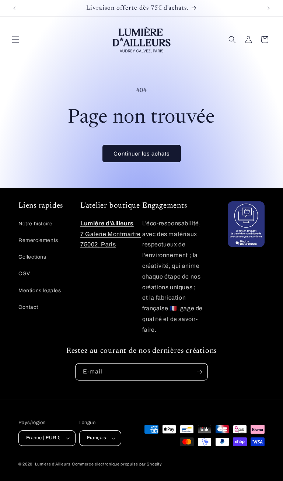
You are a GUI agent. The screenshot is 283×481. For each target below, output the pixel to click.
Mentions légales (39, 290)
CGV (24, 273)
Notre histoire (35, 223)
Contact (28, 307)
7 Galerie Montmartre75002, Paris (110, 234)
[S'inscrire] (199, 372)
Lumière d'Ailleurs (53, 464)
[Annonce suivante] (269, 8)
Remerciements (38, 240)
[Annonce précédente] (14, 8)
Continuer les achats (141, 154)
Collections (32, 257)
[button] (15, 39)
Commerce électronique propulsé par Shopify (117, 464)
